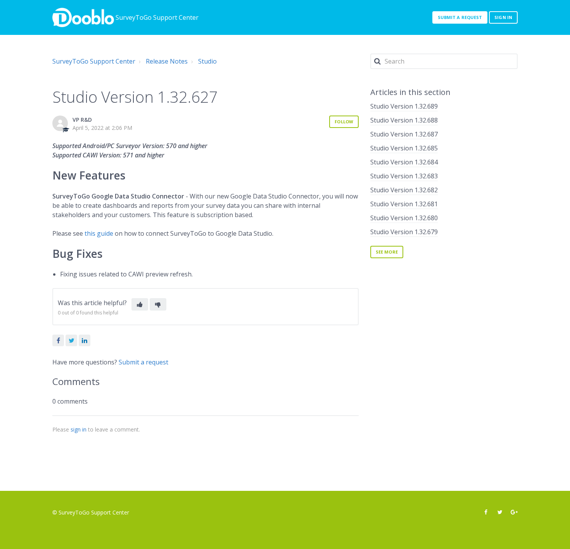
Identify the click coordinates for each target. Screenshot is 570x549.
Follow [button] (344, 121)
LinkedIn (84, 340)
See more (387, 252)
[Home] (83, 17)
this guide (99, 233)
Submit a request (460, 17)
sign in (78, 429)
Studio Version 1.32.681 (404, 204)
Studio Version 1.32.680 (404, 218)
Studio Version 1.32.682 (404, 190)
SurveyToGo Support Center (93, 61)
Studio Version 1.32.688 (404, 120)
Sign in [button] (503, 17)
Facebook (58, 340)
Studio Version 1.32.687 (404, 134)
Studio (207, 61)
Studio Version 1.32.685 (404, 148)
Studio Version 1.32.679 (404, 232)
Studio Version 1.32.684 (404, 162)
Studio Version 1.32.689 (404, 106)
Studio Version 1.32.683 (404, 176)
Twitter (71, 340)
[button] (139, 304)
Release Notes (167, 61)
